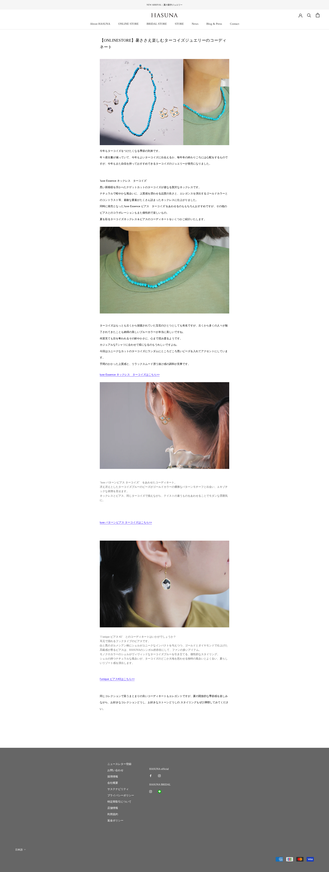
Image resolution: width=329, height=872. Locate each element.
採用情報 (112, 776)
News (195, 23)
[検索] (309, 15)
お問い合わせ (115, 770)
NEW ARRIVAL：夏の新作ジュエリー (164, 5)
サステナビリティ (118, 789)
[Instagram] (159, 775)
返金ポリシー (115, 820)
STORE (179, 23)
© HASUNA (21, 859)
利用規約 (112, 814)
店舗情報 (112, 808)
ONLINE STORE (128, 23)
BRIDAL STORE (157, 23)
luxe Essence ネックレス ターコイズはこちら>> (130, 374)
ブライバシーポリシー (120, 795)
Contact (234, 23)
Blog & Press (214, 23)
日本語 (19, 849)
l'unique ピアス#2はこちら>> (117, 678)
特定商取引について (119, 801)
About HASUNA (100, 23)
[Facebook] (150, 775)
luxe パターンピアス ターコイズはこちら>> (126, 522)
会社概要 (112, 782)
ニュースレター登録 (119, 764)
